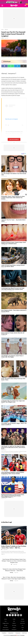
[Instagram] (10, 615)
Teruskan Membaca (14, 139)
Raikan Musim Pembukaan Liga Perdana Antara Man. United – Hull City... (13, 547)
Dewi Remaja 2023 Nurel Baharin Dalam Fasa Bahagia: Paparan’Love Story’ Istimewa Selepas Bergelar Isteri (14, 561)
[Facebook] (7, 615)
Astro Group (22, 635)
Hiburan (6, 29)
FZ (2, 37)
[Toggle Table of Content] (23, 61)
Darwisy (11, 572)
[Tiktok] (15, 615)
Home (2, 29)
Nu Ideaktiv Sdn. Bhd (13, 635)
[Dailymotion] (21, 615)
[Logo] (14, 5)
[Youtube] (18, 615)
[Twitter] (13, 615)
